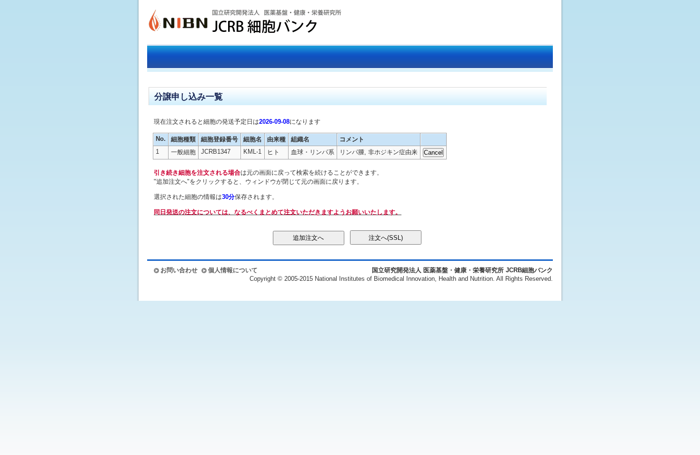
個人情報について (233, 270)
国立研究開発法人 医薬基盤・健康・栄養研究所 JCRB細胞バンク (234, 22)
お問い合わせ (179, 270)
